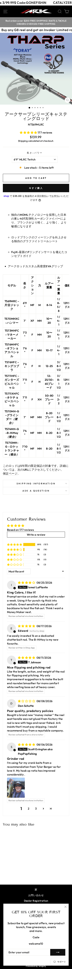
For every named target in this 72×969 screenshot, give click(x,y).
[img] (27, 582)
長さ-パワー (35, 152)
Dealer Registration (36, 900)
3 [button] (36, 808)
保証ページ (10, 473)
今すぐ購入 (36, 188)
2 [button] (28, 808)
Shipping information (36, 483)
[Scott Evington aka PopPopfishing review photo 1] (16, 788)
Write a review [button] (36, 534)
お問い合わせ (36, 895)
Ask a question (36, 490)
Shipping (23, 140)
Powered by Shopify (36, 966)
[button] (29, 132)
